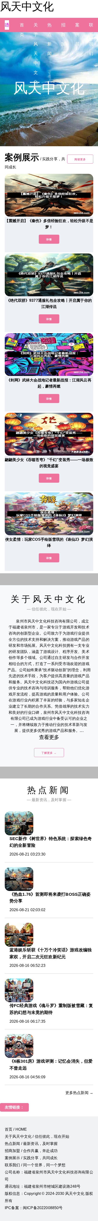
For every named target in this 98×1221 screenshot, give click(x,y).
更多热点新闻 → (79, 1093)
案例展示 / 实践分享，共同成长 (31, 1158)
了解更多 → (49, 752)
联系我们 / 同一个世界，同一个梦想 (35, 1165)
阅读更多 (80, 159)
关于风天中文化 (36, 53)
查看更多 (49, 737)
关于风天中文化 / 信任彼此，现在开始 (37, 1136)
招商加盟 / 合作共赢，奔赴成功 (31, 1151)
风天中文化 (27, 6)
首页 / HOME (16, 1129)
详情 (49, 239)
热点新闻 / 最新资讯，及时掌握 (31, 1144)
